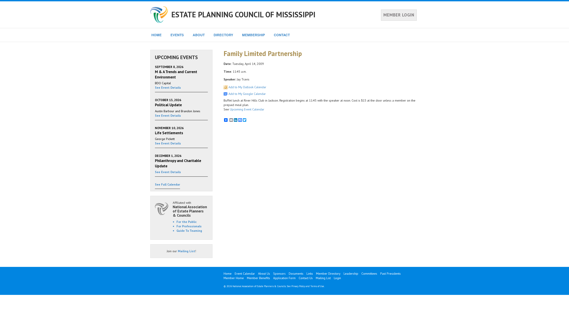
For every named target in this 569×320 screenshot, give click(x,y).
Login (337, 278)
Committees (369, 274)
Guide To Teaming (189, 231)
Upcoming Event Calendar (247, 109)
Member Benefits (258, 278)
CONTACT (282, 34)
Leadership (351, 274)
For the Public (186, 222)
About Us (264, 274)
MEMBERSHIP (253, 34)
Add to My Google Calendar (247, 94)
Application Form (284, 278)
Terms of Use (317, 286)
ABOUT (199, 34)
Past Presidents (390, 274)
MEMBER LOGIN (398, 15)
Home (228, 274)
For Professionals (189, 226)
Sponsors (279, 274)
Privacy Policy (298, 286)
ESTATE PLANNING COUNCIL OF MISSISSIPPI (243, 14)
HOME (156, 34)
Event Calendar (245, 274)
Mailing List (186, 251)
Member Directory (328, 274)
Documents (296, 274)
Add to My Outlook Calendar (247, 87)
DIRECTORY (223, 34)
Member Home (234, 278)
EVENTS (177, 34)
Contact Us (306, 278)
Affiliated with (190, 209)
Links (310, 274)
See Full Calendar (167, 184)
